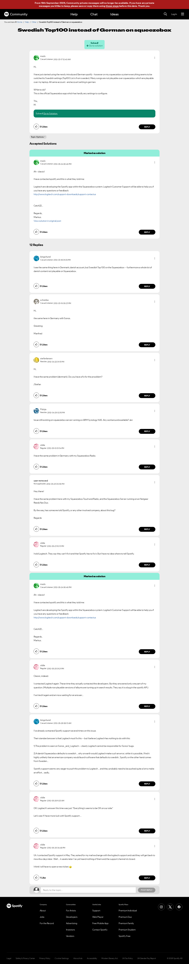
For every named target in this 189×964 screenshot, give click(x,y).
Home (19, 22)
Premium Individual (128, 910)
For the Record (47, 923)
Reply (147, 127)
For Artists (71, 910)
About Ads (77, 958)
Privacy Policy (44, 958)
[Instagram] (161, 907)
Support (96, 910)
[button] (155, 58)
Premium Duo (125, 916)
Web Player (97, 916)
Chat (94, 14)
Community (19, 14)
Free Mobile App (100, 923)
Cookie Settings (62, 958)
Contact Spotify (100, 929)
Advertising (71, 923)
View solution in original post (47, 220)
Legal (9, 958)
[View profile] (36, 57)
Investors (70, 929)
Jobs (42, 916)
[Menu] (182, 14)
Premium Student (127, 929)
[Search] (165, 14)
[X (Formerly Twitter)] (170, 907)
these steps (112, 5)
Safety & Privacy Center (25, 958)
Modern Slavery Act (109, 958)
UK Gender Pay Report (146, 958)
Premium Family (126, 923)
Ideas (114, 14)
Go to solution (96, 45)
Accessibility (92, 958)
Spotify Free (124, 936)
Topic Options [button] (37, 136)
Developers (71, 916)
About (43, 910)
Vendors (70, 936)
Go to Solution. (50, 113)
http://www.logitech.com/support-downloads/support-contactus (65, 194)
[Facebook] (179, 907)
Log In (174, 14)
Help (74, 14)
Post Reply (146, 890)
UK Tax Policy (127, 958)
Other (34, 22)
